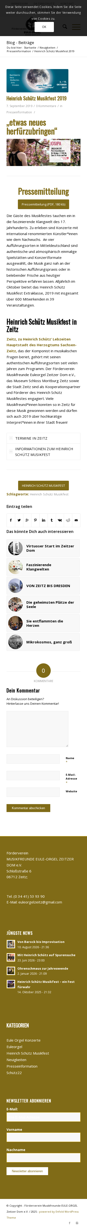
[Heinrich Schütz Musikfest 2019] (37, 80)
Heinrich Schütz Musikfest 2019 (36, 98)
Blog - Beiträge (20, 42)
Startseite (30, 47)
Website (71, 791)
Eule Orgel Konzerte (24, 1040)
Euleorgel (14, 1046)
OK (44, 27)
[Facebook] (69, 1223)
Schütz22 (14, 1072)
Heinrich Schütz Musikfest (49, 494)
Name (70, 760)
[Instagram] (76, 1223)
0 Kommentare (46, 106)
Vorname (14, 1129)
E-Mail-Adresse (71, 779)
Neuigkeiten (47, 47)
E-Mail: (12, 1109)
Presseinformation (19, 51)
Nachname (16, 1149)
